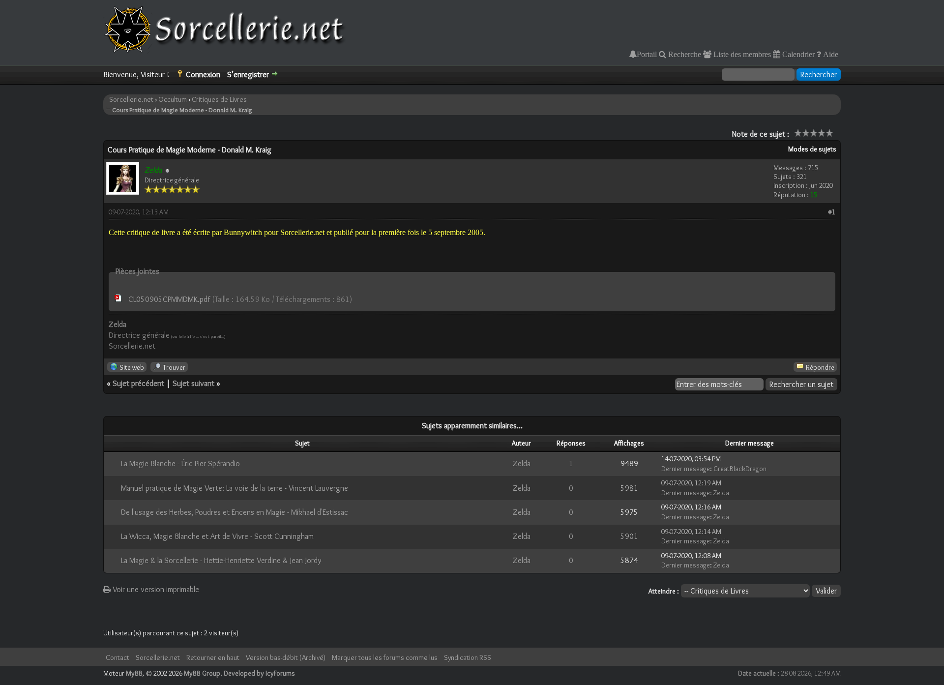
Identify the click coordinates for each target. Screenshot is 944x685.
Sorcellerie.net (131, 99)
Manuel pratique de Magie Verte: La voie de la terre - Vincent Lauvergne (234, 488)
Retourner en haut (212, 657)
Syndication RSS (467, 657)
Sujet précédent (138, 383)
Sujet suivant (193, 383)
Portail (647, 54)
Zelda (522, 463)
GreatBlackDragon (740, 468)
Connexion (203, 74)
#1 (831, 212)
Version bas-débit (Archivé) (285, 657)
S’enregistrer (248, 74)
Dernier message (685, 468)
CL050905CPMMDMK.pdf (169, 299)
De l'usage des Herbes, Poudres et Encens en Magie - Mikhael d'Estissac (234, 512)
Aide (829, 54)
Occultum (172, 99)
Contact (117, 657)
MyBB (134, 673)
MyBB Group (202, 673)
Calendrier (797, 54)
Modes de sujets (812, 149)
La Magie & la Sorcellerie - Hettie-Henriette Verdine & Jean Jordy (221, 560)
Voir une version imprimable (155, 589)
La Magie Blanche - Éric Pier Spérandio (180, 463)
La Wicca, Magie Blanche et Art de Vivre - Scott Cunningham (217, 536)
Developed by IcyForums (259, 673)
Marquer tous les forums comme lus (385, 657)
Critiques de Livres (219, 99)
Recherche (683, 54)
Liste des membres (741, 54)
